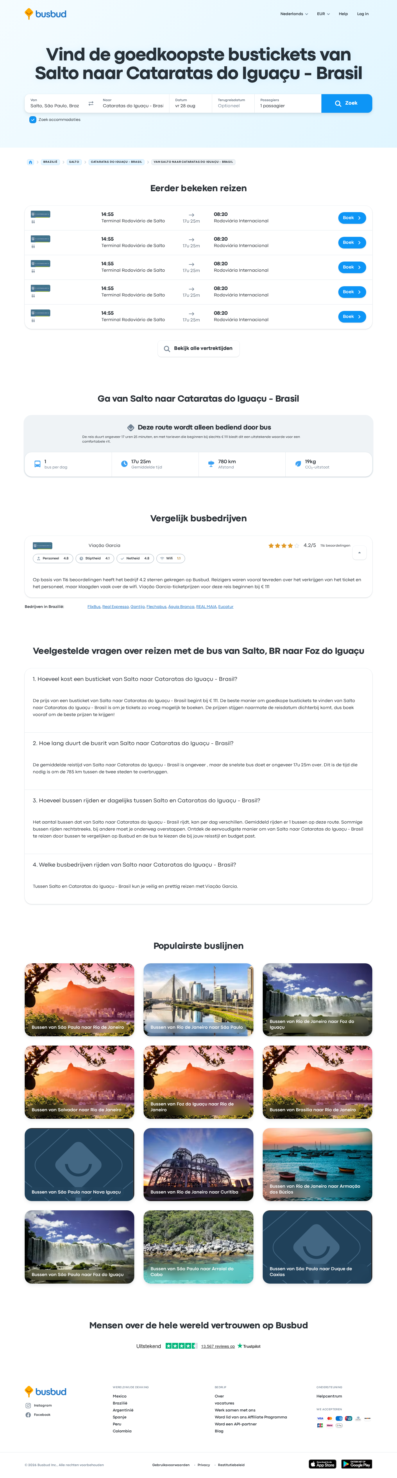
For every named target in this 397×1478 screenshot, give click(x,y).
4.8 (66, 558)
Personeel (51, 558)
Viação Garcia (104, 546)
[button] (91, 103)
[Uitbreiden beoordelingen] (359, 553)
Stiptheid (93, 558)
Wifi (169, 558)
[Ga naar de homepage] (45, 14)
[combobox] (55, 103)
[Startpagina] (30, 162)
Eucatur (225, 607)
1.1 (178, 558)
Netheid (133, 558)
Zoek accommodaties (60, 119)
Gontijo (137, 607)
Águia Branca (181, 607)
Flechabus (156, 607)
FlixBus (94, 607)
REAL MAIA (206, 607)
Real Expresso (115, 607)
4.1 (107, 558)
